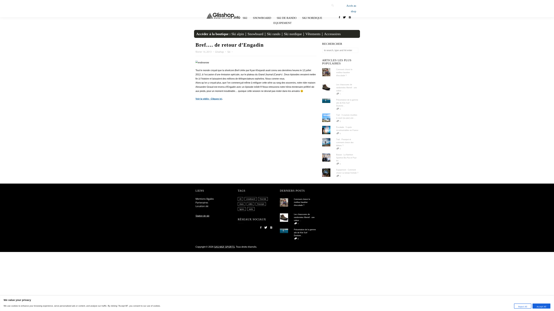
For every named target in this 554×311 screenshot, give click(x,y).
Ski (245, 17)
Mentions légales (204, 198)
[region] (277, 303)
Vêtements (312, 34)
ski (240, 199)
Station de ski (202, 216)
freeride (263, 199)
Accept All (541, 306)
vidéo (250, 204)
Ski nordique (312, 17)
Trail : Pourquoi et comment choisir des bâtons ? (345, 142)
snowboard (250, 199)
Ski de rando (286, 17)
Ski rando (273, 34)
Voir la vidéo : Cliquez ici (208, 99)
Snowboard (262, 17)
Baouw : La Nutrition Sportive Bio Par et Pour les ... (346, 158)
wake (251, 209)
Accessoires (332, 34)
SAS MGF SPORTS (224, 247)
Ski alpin (237, 34)
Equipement (282, 22)
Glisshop (219, 51)
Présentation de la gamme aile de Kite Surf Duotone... (347, 103)
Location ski (201, 206)
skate (241, 204)
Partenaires (201, 202)
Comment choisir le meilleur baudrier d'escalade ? (344, 72)
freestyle (260, 204)
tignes (241, 209)
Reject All (522, 306)
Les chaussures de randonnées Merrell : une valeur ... (346, 88)
